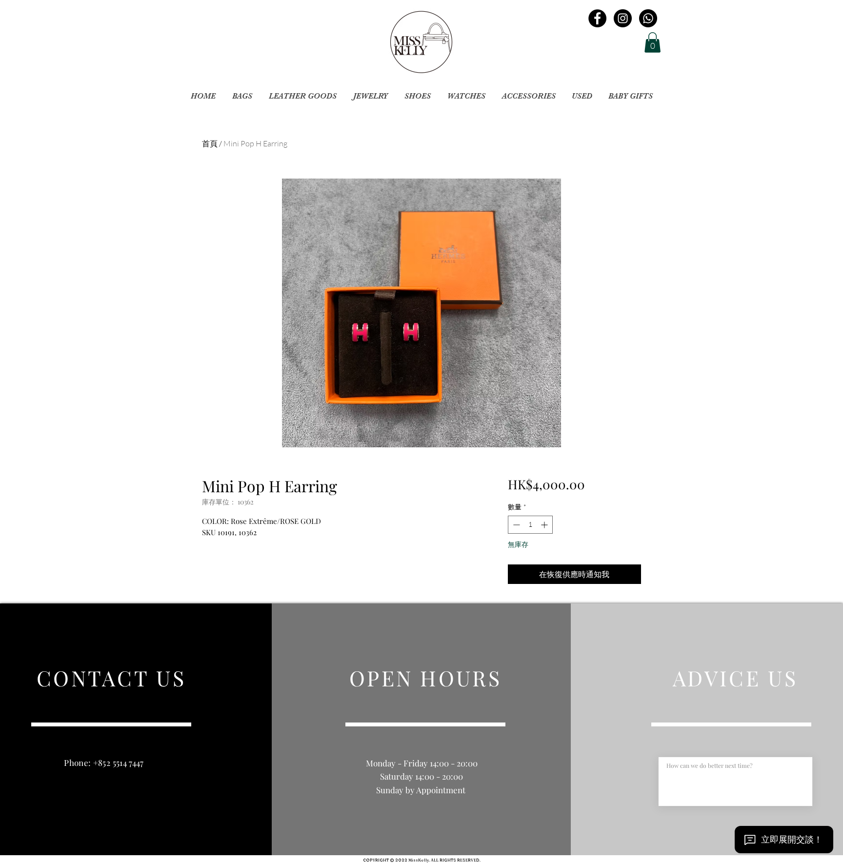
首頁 (210, 143)
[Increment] (545, 524)
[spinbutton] (530, 524)
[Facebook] (597, 18)
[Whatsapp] (648, 18)
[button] (652, 42)
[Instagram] (623, 18)
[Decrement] (515, 524)
